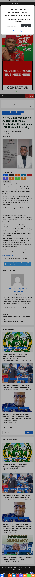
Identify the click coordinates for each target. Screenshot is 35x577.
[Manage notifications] (31, 574)
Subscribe (26, 26)
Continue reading (17, 31)
